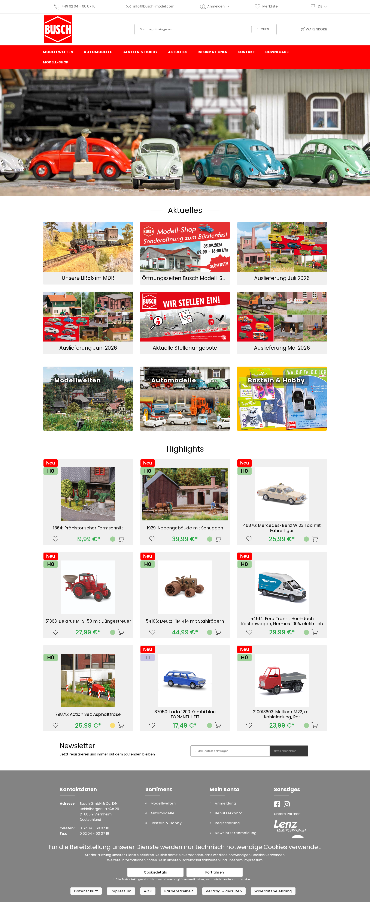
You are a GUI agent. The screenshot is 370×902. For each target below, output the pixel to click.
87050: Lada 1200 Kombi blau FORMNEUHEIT (185, 714)
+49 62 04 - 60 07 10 (78, 6)
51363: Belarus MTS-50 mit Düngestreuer (88, 621)
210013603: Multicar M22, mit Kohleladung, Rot (282, 714)
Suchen (263, 29)
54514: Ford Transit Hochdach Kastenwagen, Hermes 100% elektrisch (282, 621)
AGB (148, 891)
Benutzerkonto (229, 813)
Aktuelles (177, 51)
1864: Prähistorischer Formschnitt (88, 528)
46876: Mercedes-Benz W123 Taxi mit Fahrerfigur (282, 527)
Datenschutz (86, 891)
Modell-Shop (55, 62)
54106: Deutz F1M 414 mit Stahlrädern (185, 621)
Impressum (253, 860)
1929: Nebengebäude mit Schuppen (185, 528)
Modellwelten (58, 51)
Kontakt (246, 51)
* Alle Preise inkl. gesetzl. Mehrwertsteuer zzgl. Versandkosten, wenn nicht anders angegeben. (183, 879)
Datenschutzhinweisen (201, 860)
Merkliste (270, 6)
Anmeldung (225, 803)
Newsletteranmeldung (236, 832)
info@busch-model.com (153, 6)
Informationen (212, 51)
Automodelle (98, 51)
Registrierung (227, 823)
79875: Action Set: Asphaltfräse (88, 714)
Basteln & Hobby (140, 51)
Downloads (277, 51)
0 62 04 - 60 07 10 (94, 828)
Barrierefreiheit (178, 891)
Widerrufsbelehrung (273, 891)
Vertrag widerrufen (224, 891)
